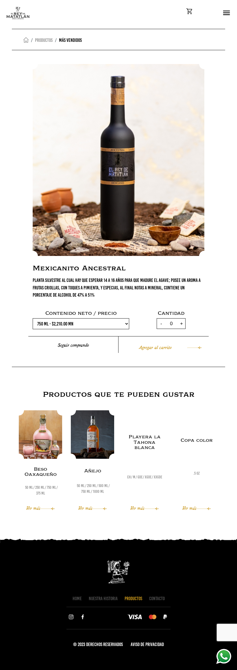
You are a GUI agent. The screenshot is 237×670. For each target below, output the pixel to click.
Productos (44, 40)
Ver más (33, 507)
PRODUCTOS (133, 598)
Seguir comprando (73, 344)
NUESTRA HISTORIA (103, 598)
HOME (77, 598)
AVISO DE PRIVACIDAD (147, 644)
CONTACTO (157, 598)
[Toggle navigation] (226, 13)
